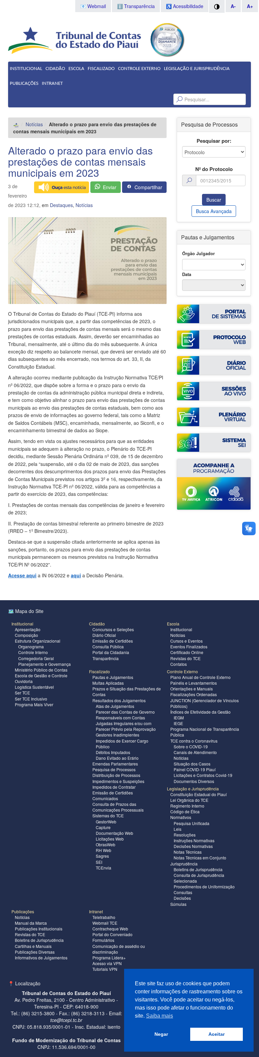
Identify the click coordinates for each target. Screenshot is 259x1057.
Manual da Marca (31, 923)
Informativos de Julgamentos (41, 957)
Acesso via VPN (107, 963)
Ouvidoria (24, 681)
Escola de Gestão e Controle (41, 675)
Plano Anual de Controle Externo (200, 677)
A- (233, 6)
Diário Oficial (104, 635)
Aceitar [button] (216, 1034)
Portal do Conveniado (112, 934)
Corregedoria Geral (36, 658)
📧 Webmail (93, 6)
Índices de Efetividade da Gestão (200, 712)
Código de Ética (185, 811)
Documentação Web (114, 833)
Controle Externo (139, 68)
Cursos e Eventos (186, 641)
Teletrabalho (103, 917)
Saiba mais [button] (159, 1016)
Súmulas (178, 904)
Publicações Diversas (35, 952)
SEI (99, 862)
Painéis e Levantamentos (193, 683)
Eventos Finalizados (188, 646)
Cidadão (55, 68)
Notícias (34, 124)
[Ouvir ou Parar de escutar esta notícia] (61, 187)
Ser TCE (22, 692)
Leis (177, 829)
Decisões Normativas (193, 846)
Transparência (105, 658)
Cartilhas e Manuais (33, 946)
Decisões (182, 898)
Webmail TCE (104, 923)
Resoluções (185, 835)
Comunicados (105, 798)
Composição (26, 635)
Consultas (183, 892)
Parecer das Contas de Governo (125, 712)
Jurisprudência (184, 863)
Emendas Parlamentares (115, 763)
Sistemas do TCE (108, 815)
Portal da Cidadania (110, 652)
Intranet (52, 83)
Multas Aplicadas (108, 683)
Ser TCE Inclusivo (31, 699)
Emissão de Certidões (112, 641)
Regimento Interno (187, 806)
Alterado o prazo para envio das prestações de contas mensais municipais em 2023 (80, 161)
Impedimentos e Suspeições (118, 781)
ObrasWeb (105, 844)
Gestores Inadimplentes (117, 735)
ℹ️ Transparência (136, 6)
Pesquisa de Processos (114, 769)
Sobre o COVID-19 (191, 746)
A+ (250, 6)
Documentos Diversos (194, 781)
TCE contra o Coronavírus (194, 741)
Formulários (103, 940)
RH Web (103, 850)
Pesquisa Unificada (191, 823)
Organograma (31, 646)
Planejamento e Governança (44, 664)
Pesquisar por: (214, 140)
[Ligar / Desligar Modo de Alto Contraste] (217, 6)
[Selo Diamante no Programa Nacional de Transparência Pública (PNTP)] (167, 39)
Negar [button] (161, 1034)
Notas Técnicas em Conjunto (200, 857)
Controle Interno (33, 652)
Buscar (213, 199)
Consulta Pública (108, 646)
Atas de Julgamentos (115, 706)
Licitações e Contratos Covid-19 (203, 775)
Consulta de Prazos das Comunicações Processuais (118, 807)
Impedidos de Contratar (114, 787)
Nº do (214, 169)
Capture (103, 827)
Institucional (26, 68)
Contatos (178, 664)
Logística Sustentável (34, 687)
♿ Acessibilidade (184, 6)
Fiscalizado (101, 68)
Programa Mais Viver (34, 704)
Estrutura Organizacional (37, 641)
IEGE (178, 723)
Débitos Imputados (113, 752)
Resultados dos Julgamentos (119, 700)
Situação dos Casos (192, 763)
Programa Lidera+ (109, 957)
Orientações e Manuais (191, 688)
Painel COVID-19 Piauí (194, 769)
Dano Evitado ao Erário (117, 758)
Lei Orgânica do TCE (189, 800)
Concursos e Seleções (113, 629)
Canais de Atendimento (195, 752)
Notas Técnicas (188, 852)
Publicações (24, 83)
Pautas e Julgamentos (112, 677)
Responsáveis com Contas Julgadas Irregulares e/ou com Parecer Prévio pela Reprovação (126, 723)
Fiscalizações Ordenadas (193, 694)
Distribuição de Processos (116, 775)
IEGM (179, 717)
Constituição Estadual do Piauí (198, 794)
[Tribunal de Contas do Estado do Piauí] (75, 39)
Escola (76, 68)
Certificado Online (186, 652)
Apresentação (27, 629)
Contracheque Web (110, 928)
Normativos (180, 817)
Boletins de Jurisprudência (198, 869)
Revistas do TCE (185, 658)
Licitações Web (110, 839)
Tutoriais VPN (104, 969)
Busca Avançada (214, 211)
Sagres (102, 856)
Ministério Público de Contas (41, 670)
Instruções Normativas (194, 840)
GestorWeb (106, 821)
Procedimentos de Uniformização (204, 886)
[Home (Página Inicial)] (16, 124)
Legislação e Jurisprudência (197, 68)
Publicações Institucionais (38, 928)
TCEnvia (103, 868)
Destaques (61, 205)
